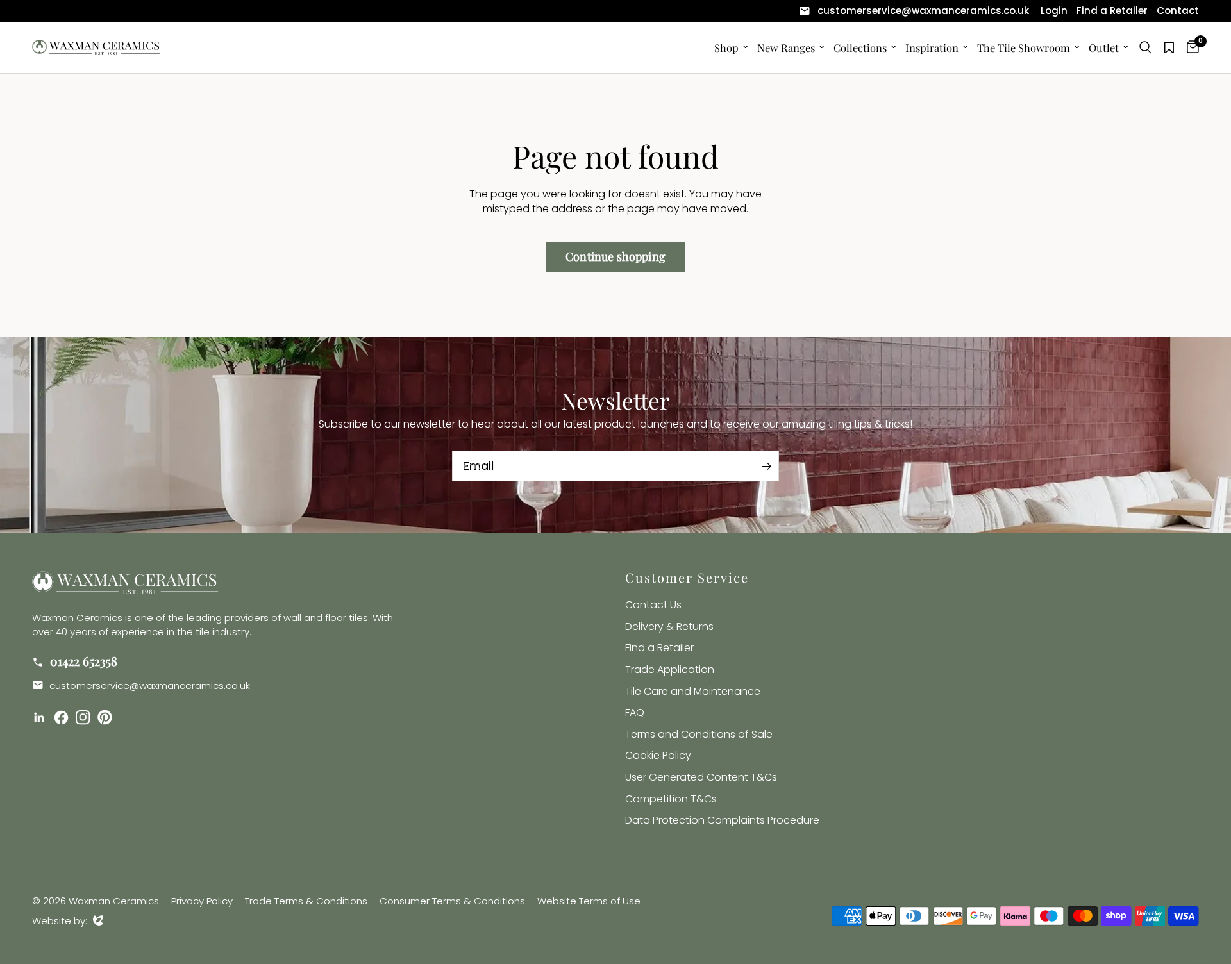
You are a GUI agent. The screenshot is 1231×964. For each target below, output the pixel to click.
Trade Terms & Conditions (306, 901)
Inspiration (932, 47)
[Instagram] (85, 718)
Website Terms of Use (589, 901)
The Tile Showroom (1023, 47)
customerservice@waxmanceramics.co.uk (148, 685)
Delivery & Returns (669, 626)
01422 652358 (82, 660)
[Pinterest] (107, 717)
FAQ (634, 712)
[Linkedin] (41, 718)
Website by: (67, 920)
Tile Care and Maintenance (692, 691)
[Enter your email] (766, 466)
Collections (860, 47)
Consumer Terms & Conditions (452, 901)
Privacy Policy (202, 901)
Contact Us (653, 604)
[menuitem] (914, 11)
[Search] (1145, 47)
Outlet (1104, 47)
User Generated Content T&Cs (701, 777)
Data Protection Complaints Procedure (722, 820)
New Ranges (786, 47)
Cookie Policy (658, 755)
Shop (726, 47)
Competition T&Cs (671, 799)
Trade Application (669, 669)
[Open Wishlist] (1169, 47)
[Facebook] (63, 718)
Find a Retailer (659, 647)
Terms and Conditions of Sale (699, 734)
